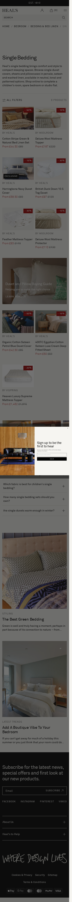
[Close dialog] (68, 428)
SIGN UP (52, 458)
